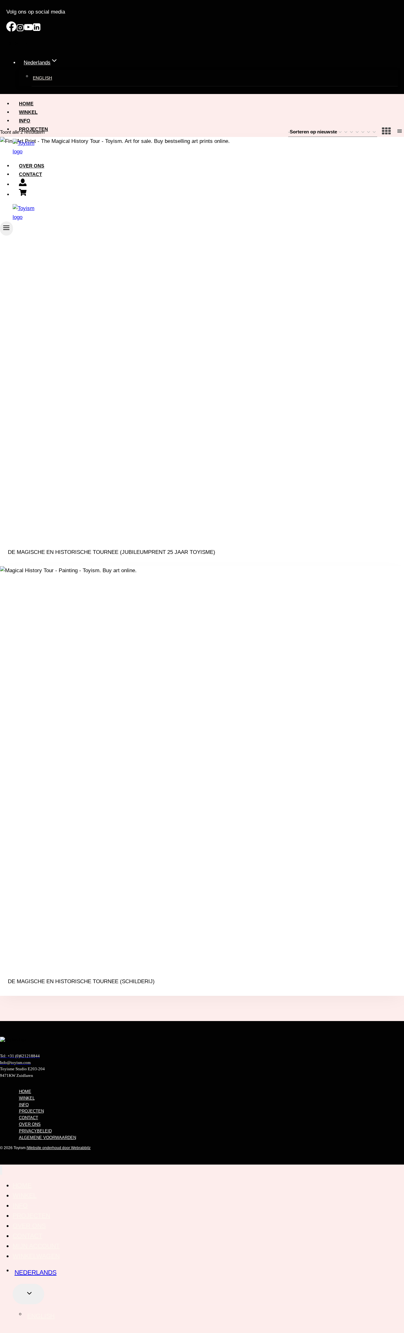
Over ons (31, 165)
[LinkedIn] (36, 30)
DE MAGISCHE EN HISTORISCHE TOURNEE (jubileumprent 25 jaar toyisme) (111, 552)
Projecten (33, 129)
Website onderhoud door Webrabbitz (59, 1148)
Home (26, 103)
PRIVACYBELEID (35, 1131)
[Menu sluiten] (1, 1170)
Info (24, 120)
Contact (30, 174)
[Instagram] (20, 30)
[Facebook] (11, 30)
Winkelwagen (36, 1256)
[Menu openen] (6, 228)
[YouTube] (28, 30)
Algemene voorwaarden (47, 1137)
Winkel (28, 112)
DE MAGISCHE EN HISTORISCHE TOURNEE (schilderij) (81, 981)
